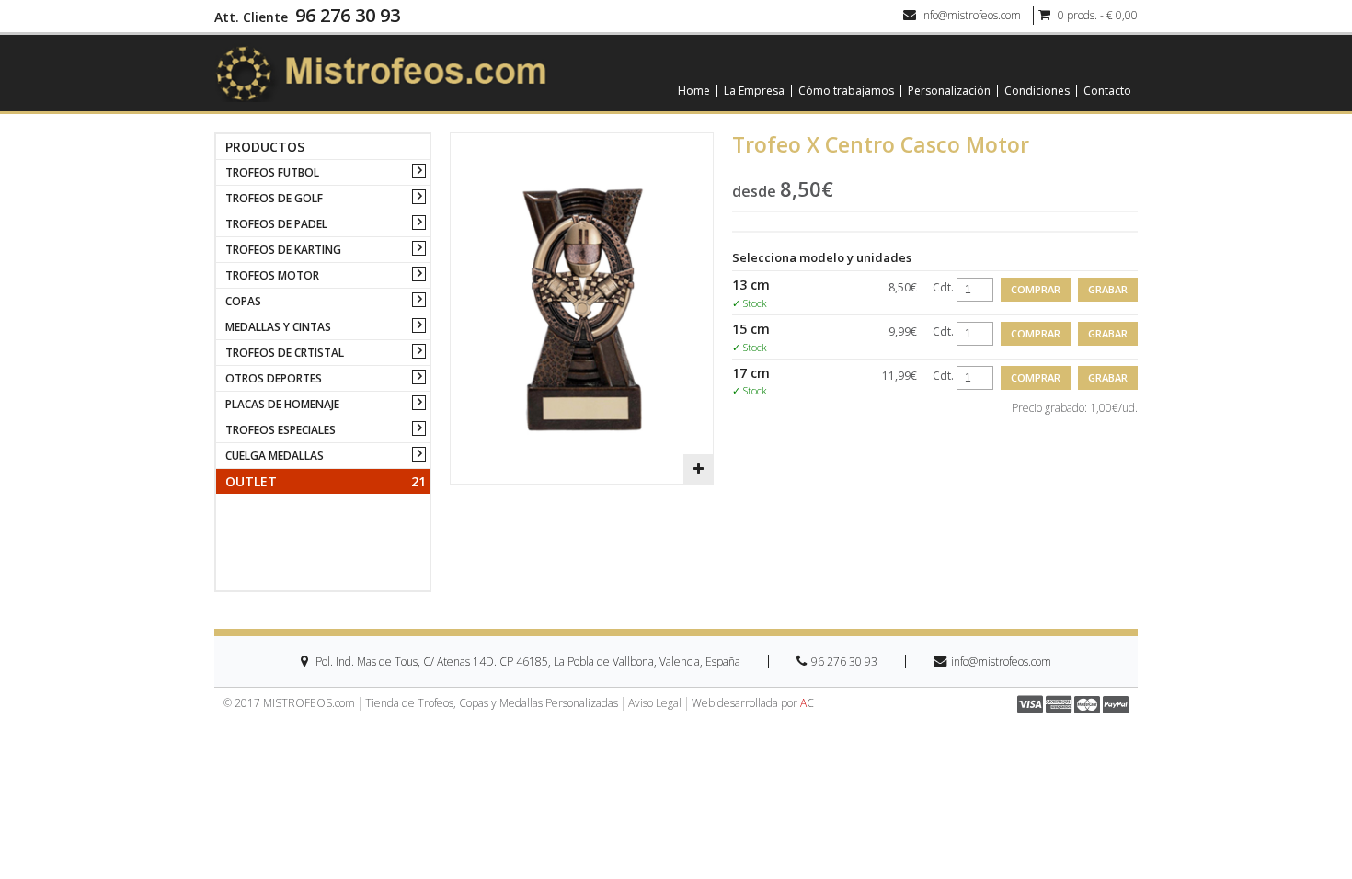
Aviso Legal (655, 703)
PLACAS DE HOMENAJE (282, 404)
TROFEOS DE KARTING (283, 249)
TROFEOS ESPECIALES (280, 430)
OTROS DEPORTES (273, 378)
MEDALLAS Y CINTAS (278, 327)
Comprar (1035, 289)
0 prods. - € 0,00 (1096, 15)
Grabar (1108, 289)
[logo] (380, 72)
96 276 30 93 (347, 15)
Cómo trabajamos (846, 91)
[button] (698, 469)
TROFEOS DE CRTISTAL (284, 352)
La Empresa (754, 91)
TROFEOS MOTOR (272, 275)
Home (694, 91)
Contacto (1107, 91)
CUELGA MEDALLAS (274, 455)
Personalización (949, 91)
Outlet (325, 481)
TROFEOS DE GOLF (274, 198)
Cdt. (943, 287)
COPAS (243, 301)
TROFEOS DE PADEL (276, 224)
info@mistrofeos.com (971, 15)
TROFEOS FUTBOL (272, 172)
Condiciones (1037, 91)
